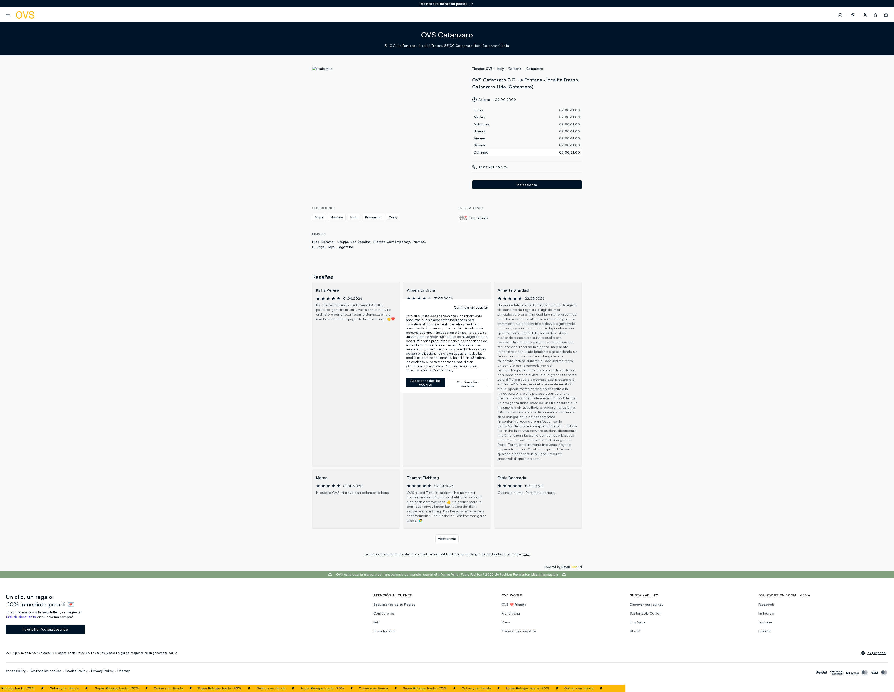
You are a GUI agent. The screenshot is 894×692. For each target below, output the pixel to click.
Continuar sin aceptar (471, 307)
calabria (515, 69)
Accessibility (16, 671)
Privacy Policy (102, 671)
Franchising (511, 613)
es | (876, 653)
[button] (852, 15)
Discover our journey (646, 604)
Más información (544, 574)
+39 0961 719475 (492, 167)
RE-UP (635, 631)
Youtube (765, 622)
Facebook (766, 604)
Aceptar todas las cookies (425, 382)
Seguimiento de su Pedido (394, 604)
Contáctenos (384, 613)
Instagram (766, 613)
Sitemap (123, 671)
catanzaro (534, 69)
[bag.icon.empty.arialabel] (886, 15)
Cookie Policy (76, 671)
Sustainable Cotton (645, 613)
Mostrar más (447, 539)
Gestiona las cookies (45, 671)
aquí (527, 554)
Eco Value (638, 622)
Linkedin (764, 631)
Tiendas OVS (482, 69)
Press (506, 622)
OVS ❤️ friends (514, 604)
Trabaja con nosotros (519, 631)
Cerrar (612, 688)
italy (500, 69)
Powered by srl (563, 567)
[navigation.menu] (8, 15)
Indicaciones (527, 185)
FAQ (376, 622)
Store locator (384, 631)
